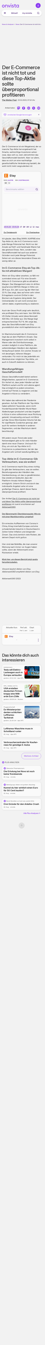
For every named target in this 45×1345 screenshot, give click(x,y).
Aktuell (14, 13)
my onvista (27, 13)
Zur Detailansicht (10, 232)
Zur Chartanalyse (33, 232)
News (18, 24)
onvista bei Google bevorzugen (20, 115)
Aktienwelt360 (9, 507)
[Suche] (38, 13)
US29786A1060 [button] (23, 180)
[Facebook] (23, 108)
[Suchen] (36, 189)
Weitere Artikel (31, 756)
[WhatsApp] (28, 108)
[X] (33, 108)
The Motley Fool (9, 100)
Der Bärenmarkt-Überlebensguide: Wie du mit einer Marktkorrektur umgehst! (21, 515)
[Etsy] (6, 636)
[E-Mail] (38, 108)
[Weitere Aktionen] (38, 640)
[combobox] (22, 189)
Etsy (13, 175)
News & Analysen (8, 24)
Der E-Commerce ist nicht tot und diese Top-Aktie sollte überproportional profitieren (21, 501)
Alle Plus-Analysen (31, 813)
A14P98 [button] (10, 180)
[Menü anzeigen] (4, 13)
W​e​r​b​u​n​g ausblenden (30, 43)
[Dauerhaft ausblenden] (39, 114)
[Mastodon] (18, 108)
